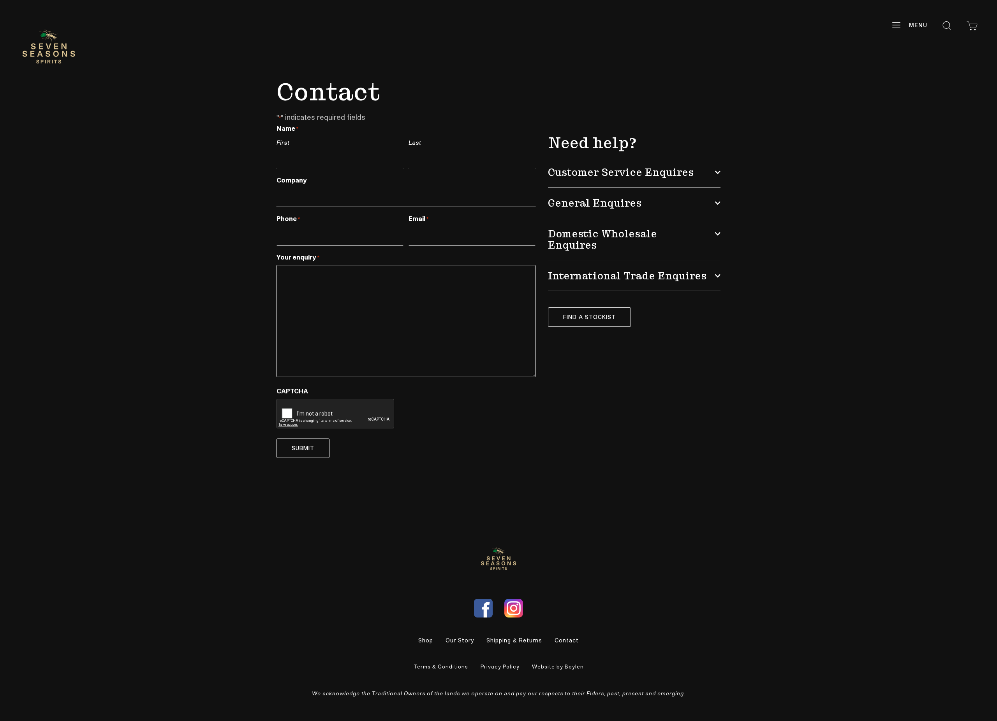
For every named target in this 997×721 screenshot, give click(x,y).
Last (415, 142)
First (283, 142)
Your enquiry (298, 257)
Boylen (574, 666)
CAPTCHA (292, 391)
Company (292, 180)
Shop (425, 640)
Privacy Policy (500, 666)
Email (418, 218)
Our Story (460, 640)
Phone (288, 218)
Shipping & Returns (514, 640)
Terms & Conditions (441, 666)
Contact (567, 640)
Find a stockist (589, 317)
